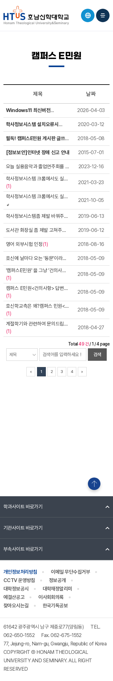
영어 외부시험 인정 (24, 244)
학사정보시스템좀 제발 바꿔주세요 (37, 216)
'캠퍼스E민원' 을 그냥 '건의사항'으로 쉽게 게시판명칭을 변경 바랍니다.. (36, 270)
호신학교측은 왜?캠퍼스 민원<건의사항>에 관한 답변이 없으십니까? (37, 306)
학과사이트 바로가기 (23, 507)
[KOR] (87, 15)
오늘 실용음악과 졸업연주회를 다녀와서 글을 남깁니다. (38, 167)
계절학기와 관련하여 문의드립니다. (37, 324)
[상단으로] (94, 484)
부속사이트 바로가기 (23, 549)
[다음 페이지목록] (82, 371)
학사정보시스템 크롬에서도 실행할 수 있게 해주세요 (37, 179)
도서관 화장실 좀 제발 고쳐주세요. (36, 230)
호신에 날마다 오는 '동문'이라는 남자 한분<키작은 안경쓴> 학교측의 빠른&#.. (36, 258)
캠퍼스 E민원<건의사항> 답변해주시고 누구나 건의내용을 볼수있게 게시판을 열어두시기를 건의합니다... (38, 288)
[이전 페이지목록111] (30, 371)
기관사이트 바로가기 (23, 528)
